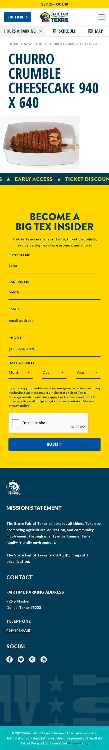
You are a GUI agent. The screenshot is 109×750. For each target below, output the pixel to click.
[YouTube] (43, 659)
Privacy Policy (78, 743)
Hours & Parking (20, 31)
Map (99, 31)
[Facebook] (9, 659)
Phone (15, 337)
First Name (19, 255)
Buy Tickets (17, 16)
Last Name (18, 281)
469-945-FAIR (18, 630)
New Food (33, 44)
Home (13, 44)
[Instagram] (32, 659)
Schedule (67, 31)
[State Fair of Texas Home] (54, 17)
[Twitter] (21, 659)
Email (14, 309)
